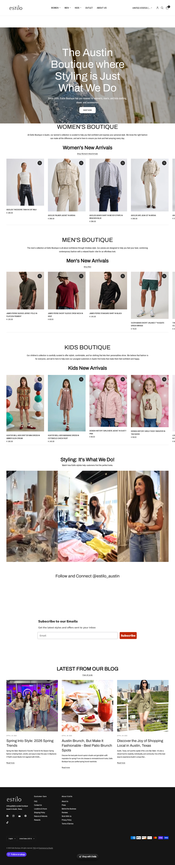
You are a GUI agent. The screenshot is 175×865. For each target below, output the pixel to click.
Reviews (65, 812)
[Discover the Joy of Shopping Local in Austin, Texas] (143, 705)
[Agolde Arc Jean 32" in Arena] (150, 185)
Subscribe (128, 635)
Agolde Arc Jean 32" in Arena (143, 215)
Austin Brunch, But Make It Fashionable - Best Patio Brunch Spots (87, 745)
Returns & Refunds (40, 816)
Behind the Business (69, 808)
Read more (10, 763)
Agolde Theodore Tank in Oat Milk (21, 209)
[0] (167, 8)
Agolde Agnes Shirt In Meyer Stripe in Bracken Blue (106, 216)
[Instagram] (15, 816)
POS (34, 848)
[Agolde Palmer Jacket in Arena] (67, 185)
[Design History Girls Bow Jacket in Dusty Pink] (108, 401)
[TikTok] (9, 822)
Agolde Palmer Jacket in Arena (61, 215)
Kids (77, 7)
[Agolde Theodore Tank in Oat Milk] (25, 182)
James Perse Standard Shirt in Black (105, 313)
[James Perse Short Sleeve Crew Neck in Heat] (67, 290)
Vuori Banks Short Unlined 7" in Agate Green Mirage (147, 324)
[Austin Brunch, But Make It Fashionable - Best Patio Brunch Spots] (87, 705)
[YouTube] (21, 816)
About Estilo (67, 796)
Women (55, 7)
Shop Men (87, 267)
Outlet (89, 7)
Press (64, 805)
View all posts (87, 675)
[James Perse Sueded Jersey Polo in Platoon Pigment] (25, 290)
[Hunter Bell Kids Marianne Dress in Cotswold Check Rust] (67, 403)
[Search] (162, 8)
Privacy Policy (66, 820)
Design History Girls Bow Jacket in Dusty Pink (107, 432)
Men (67, 7)
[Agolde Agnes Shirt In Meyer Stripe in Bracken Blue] (108, 185)
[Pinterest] (27, 816)
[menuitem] (56, 8)
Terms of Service (67, 823)
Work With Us (66, 816)
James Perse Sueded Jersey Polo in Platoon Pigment (21, 315)
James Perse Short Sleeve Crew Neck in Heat (65, 315)
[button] (87, 110)
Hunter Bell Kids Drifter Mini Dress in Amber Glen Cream (23, 437)
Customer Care (40, 796)
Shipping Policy (39, 812)
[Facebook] (9, 816)
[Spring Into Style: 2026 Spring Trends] (32, 705)
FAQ (35, 801)
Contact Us (38, 805)
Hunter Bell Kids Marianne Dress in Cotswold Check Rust (63, 437)
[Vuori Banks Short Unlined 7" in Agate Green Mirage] (150, 295)
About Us (102, 7)
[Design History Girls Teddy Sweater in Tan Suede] (150, 401)
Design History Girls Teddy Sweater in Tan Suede (148, 433)
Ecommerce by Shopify (46, 848)
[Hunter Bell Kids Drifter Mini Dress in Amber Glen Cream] (25, 403)
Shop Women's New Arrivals (87, 154)
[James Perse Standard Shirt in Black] (108, 290)
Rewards (37, 820)
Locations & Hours (40, 808)
